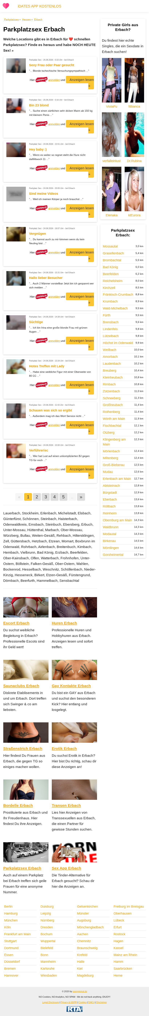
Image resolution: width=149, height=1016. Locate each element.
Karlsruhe (48, 968)
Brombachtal (112, 260)
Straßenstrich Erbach (22, 748)
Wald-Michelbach (115, 308)
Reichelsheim (112, 281)
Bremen (10, 968)
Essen (8, 955)
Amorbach (110, 357)
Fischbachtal (112, 425)
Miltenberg (110, 458)
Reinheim (110, 513)
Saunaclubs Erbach (21, 686)
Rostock (119, 934)
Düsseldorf (12, 961)
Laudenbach (112, 363)
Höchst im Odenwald (118, 343)
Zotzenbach (111, 391)
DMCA (91, 1002)
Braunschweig (87, 948)
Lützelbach (111, 336)
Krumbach (110, 301)
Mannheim (48, 961)
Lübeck (119, 920)
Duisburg (47, 906)
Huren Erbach (64, 623)
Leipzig (46, 913)
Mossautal (110, 246)
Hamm (118, 961)
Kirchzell (109, 288)
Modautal (109, 534)
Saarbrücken (123, 968)
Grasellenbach (113, 253)
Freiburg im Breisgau (129, 906)
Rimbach (109, 384)
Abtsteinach (111, 485)
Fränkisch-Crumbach (118, 294)
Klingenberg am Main (114, 442)
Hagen (118, 941)
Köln (7, 927)
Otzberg (108, 432)
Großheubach (113, 405)
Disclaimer (101, 1002)
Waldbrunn (110, 527)
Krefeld (82, 955)
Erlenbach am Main (117, 479)
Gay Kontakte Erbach (71, 686)
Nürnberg (47, 920)
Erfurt (118, 927)
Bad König (110, 267)
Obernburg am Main (117, 520)
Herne (118, 975)
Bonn (44, 955)
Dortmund (11, 948)
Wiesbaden (49, 975)
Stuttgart (10, 941)
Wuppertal (48, 941)
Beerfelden (111, 274)
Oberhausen (123, 913)
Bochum (47, 934)
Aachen (82, 934)
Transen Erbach (66, 805)
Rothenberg (111, 412)
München (11, 920)
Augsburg (84, 920)
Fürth (106, 315)
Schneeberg (111, 398)
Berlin (8, 906)
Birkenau (109, 541)
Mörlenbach (111, 451)
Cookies (82, 1002)
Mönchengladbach (90, 927)
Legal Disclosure (50, 1002)
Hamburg (11, 913)
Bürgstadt (110, 492)
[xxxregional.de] (6, 8)
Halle (80, 961)
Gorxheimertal (113, 555)
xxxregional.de (80, 991)
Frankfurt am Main (17, 934)
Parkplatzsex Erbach (22, 868)
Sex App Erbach (66, 868)
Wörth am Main (114, 419)
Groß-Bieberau (113, 465)
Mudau (108, 472)
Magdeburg (85, 975)
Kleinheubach (113, 377)
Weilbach (109, 350)
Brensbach (110, 322)
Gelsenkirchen (87, 906)
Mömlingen (111, 548)
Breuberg (109, 370)
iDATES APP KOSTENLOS (39, 6)
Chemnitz (84, 941)
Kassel (118, 948)
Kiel (79, 968)
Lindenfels (110, 329)
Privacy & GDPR (69, 1002)
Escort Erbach (16, 623)
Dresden (47, 927)
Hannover (11, 975)
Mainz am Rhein (125, 955)
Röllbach (109, 506)
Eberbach (110, 499)
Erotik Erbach (64, 748)
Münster (83, 913)
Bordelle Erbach (18, 805)
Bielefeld (47, 948)
